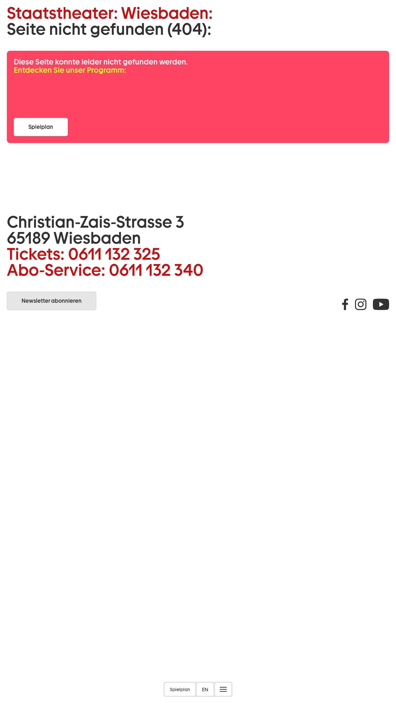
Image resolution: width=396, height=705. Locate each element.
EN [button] (205, 689)
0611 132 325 (114, 254)
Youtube (381, 304)
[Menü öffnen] (223, 689)
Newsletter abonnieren (52, 300)
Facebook (345, 304)
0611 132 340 (156, 270)
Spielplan (180, 689)
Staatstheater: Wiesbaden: (110, 13)
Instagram (360, 304)
